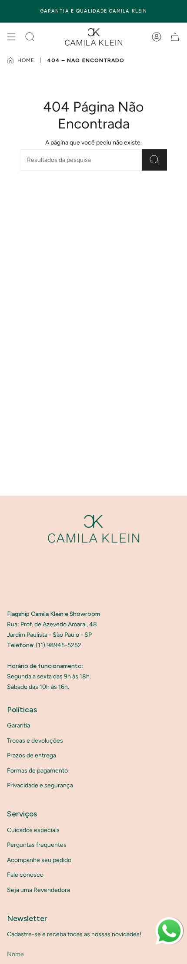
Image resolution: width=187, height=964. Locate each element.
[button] (30, 37)
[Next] (175, 11)
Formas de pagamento (37, 770)
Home (25, 60)
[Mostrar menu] (11, 37)
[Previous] (12, 11)
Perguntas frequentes (37, 845)
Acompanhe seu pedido (39, 860)
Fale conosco (25, 874)
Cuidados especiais (33, 830)
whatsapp (168, 921)
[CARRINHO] (175, 37)
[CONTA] (156, 37)
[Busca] (154, 160)
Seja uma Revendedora (38, 890)
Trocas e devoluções (35, 740)
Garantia (18, 725)
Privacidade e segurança (40, 785)
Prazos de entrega (31, 755)
